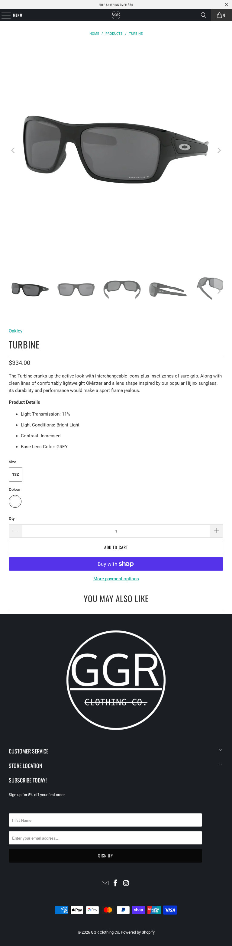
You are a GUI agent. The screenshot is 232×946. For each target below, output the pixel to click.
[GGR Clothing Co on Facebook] (115, 883)
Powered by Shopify (138, 932)
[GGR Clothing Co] (116, 15)
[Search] (203, 15)
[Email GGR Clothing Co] (105, 883)
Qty (12, 518)
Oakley (15, 331)
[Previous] (13, 150)
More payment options (116, 579)
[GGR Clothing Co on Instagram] (126, 883)
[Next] (219, 150)
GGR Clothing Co (105, 932)
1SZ (15, 474)
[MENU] (3, 15)
